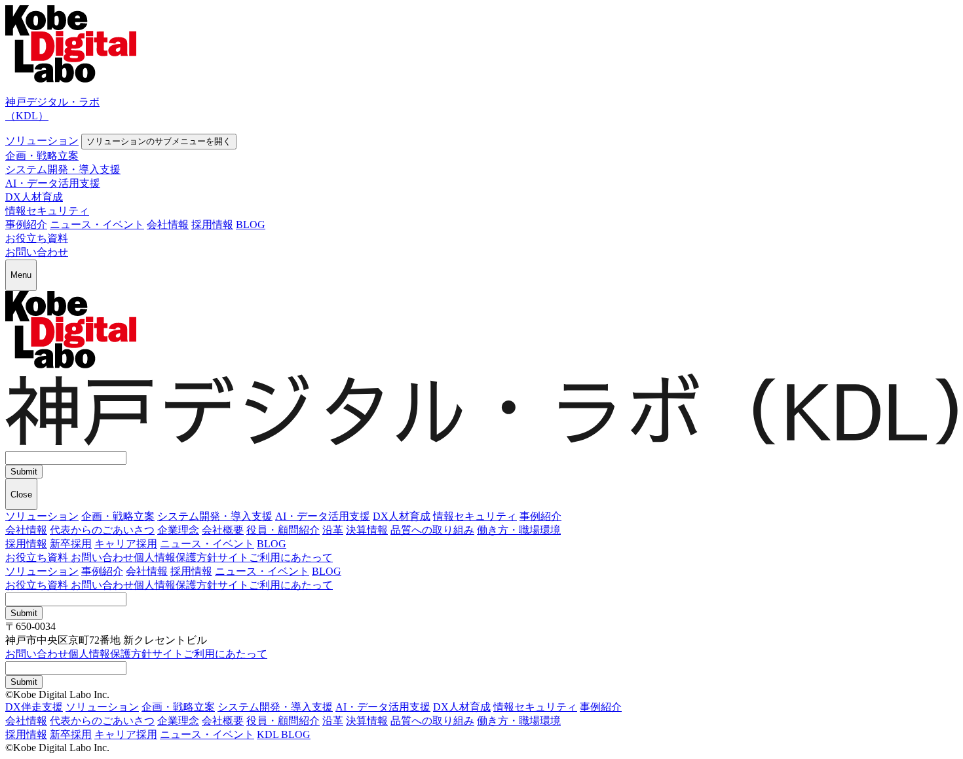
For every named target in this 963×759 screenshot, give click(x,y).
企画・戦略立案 (42, 155)
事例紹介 (26, 224)
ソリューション (42, 140)
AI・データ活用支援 (52, 183)
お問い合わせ (36, 252)
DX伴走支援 (34, 706)
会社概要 (223, 529)
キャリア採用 (125, 543)
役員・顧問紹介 (283, 529)
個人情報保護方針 (175, 557)
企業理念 (178, 529)
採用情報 (212, 224)
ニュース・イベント (97, 224)
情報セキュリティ (47, 210)
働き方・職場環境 (519, 529)
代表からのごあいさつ (102, 529)
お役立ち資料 (36, 238)
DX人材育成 (34, 197)
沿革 (332, 529)
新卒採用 (71, 543)
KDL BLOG (284, 734)
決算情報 (367, 529)
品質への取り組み (432, 529)
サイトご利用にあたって (275, 557)
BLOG (250, 224)
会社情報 (168, 224)
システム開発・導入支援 (63, 169)
